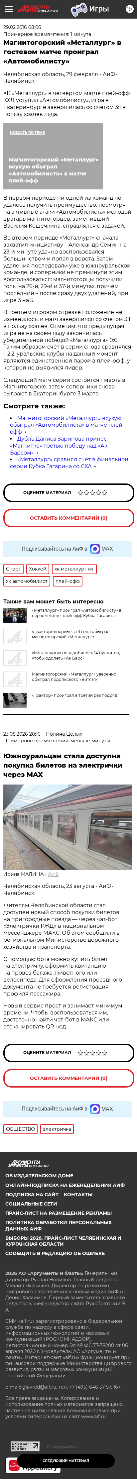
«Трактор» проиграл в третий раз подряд (74, 695)
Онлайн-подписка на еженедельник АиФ (65, 1185)
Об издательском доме (39, 1176)
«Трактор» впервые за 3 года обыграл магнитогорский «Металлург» (71, 634)
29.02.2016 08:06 (22, 27)
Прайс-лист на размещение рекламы (58, 1213)
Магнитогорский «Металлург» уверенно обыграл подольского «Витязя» (74, 677)
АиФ (53, 874)
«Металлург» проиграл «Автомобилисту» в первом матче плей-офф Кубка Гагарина (76, 613)
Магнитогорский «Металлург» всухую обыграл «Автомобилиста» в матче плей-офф (67, 425)
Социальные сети (31, 1204)
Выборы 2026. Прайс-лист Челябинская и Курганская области (63, 1241)
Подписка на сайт (32, 1195)
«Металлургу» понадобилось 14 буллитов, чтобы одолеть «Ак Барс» (76, 655)
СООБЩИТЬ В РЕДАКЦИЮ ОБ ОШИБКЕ (55, 1253)
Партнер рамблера (62, 1447)
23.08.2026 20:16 (22, 734)
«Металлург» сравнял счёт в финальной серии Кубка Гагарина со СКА (69, 463)
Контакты (78, 1195)
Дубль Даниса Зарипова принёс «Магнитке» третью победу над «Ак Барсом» (58, 446)
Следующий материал (66, 1461)
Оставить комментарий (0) (68, 518)
